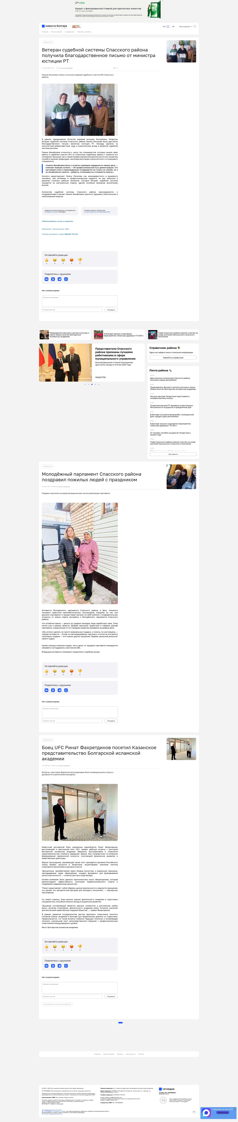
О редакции (69, 32)
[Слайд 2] (88, 384)
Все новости (173, 454)
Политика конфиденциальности (52, 1114)
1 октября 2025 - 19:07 (48, 68)
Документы (130, 1054)
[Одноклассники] (53, 279)
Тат (173, 26)
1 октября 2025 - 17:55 (48, 765)
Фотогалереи (108, 1054)
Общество (48, 42)
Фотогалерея (56, 32)
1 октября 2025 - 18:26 (48, 486)
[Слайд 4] (95, 384)
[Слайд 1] (85, 384)
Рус (164, 26)
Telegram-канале (52, 212)
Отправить (111, 310)
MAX (67, 229)
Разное (141, 1054)
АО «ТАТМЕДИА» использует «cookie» (54, 1111)
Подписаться (223, 1112)
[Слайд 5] (98, 384)
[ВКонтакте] (46, 279)
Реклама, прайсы (84, 32)
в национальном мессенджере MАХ (97, 212)
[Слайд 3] (91, 384)
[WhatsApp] (66, 279)
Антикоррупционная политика (52, 1110)
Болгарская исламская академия (57, 1004)
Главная (45, 32)
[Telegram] (59, 279)
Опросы (120, 1054)
